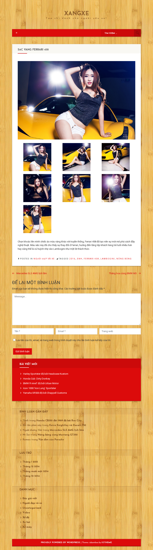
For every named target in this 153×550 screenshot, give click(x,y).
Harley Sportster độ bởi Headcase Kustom (45, 373)
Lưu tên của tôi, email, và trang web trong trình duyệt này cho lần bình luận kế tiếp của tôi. (63, 340)
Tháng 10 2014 (31, 476)
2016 (72, 259)
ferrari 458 (91, 259)
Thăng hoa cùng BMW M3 (123, 273)
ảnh (79, 259)
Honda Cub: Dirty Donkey (36, 378)
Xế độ (26, 517)
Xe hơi (26, 522)
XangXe (76, 14)
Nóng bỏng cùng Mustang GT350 (58, 435)
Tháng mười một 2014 (36, 471)
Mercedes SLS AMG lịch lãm (31, 273)
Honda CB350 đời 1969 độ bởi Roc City (59, 420)
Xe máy (27, 527)
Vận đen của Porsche (51, 440)
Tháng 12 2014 (31, 466)
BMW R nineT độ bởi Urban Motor (41, 383)
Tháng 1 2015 (30, 462)
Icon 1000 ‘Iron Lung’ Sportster (39, 388)
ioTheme (107, 543)
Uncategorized (32, 508)
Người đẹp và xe (44, 259)
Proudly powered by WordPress (61, 543)
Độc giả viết (30, 498)
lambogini (108, 259)
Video (26, 513)
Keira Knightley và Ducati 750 (67, 425)
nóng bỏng (124, 259)
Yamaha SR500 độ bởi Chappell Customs (45, 392)
